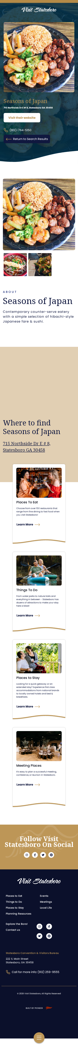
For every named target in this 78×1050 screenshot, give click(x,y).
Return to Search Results (30, 139)
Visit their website (22, 118)
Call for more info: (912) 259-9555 (35, 972)
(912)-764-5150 (20, 130)
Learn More (25, 524)
